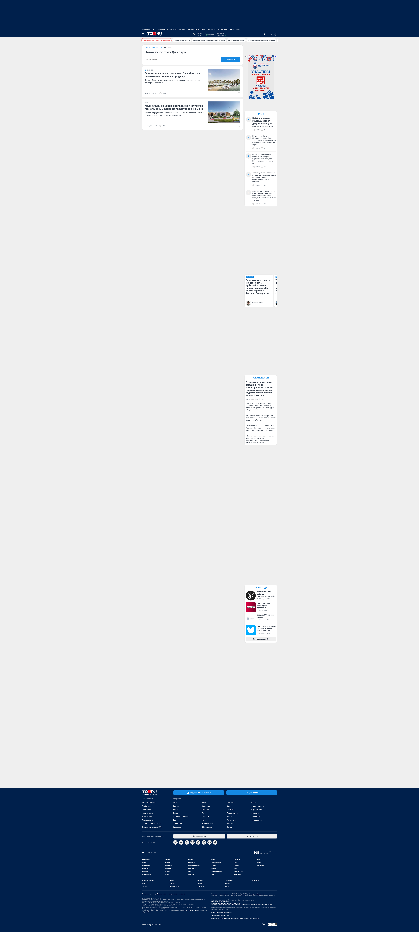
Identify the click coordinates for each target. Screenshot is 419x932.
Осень (229, 806)
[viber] (192, 842)
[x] (204, 842)
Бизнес (176, 806)
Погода (182, 29)
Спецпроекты (256, 820)
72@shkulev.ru (165, 909)
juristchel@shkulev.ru (192, 910)
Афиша (204, 29)
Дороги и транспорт (181, 817)
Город (175, 813)
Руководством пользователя (220, 901)
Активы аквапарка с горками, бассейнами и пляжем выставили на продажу (172, 75)
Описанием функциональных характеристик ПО (226, 903)
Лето (204, 813)
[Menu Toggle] (143, 34)
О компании (146, 810)
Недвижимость (148, 29)
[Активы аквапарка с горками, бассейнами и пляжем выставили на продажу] (224, 80)
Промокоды (161, 29)
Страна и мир (256, 810)
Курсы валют (223, 29)
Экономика (255, 817)
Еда (174, 820)
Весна (175, 810)
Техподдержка (147, 820)
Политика (230, 810)
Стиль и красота (257, 806)
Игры (232, 29)
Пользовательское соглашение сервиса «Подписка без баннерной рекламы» (235, 918)
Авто (175, 803)
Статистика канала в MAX (152, 827)
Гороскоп (212, 29)
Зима (204, 803)
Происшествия (232, 813)
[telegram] (175, 842)
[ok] (187, 842)
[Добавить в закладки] (239, 93)
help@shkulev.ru (146, 912)
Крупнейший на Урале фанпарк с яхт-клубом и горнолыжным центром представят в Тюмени (174, 107)
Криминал (206, 806)
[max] (198, 842)
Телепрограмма (193, 29)
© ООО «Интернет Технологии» (152, 925)
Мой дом (205, 817)
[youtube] (209, 842)
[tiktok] (215, 842)
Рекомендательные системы (220, 915)
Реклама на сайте (148, 803)
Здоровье (177, 827)
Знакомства (172, 29)
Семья (229, 827)
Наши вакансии (148, 817)
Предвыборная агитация (151, 824)
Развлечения (232, 820)
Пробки (210, 34)
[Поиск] (265, 34)
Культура (205, 810)
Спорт (253, 803)
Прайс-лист (146, 806)
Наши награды (147, 813)
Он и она (230, 803)
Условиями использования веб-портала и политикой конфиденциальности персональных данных (241, 904)
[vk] (181, 842)
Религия (230, 824)
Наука (204, 820)
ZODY (238, 29)
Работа (229, 817)
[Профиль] (275, 34)
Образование (207, 827)
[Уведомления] (270, 34)
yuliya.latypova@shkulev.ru (256, 894)
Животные (177, 824)
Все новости (157, 48)
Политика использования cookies (221, 912)
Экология (255, 813)
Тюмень (148, 48)
